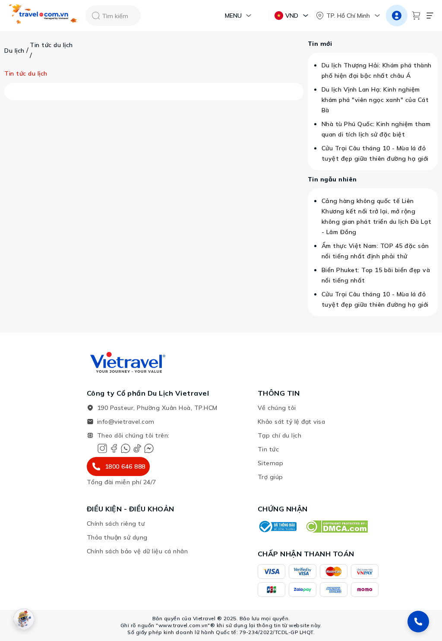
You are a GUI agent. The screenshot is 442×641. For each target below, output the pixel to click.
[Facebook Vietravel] (114, 448)
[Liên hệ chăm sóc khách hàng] (418, 621)
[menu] (430, 15)
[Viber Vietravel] (125, 448)
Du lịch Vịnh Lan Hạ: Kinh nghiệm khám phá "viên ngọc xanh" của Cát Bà (375, 100)
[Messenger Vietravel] (149, 448)
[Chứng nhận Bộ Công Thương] (277, 526)
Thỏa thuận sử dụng (117, 537)
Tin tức (268, 449)
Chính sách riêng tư (116, 523)
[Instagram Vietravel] (102, 448)
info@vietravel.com (126, 421)
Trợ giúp (270, 477)
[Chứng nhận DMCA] (336, 526)
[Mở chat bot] (24, 619)
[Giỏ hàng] (416, 15)
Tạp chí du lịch (280, 435)
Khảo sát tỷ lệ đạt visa (291, 421)
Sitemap (271, 463)
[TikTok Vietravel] (137, 448)
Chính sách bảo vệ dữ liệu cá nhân (137, 551)
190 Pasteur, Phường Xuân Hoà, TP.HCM (157, 408)
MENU (233, 15)
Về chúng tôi (277, 408)
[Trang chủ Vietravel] (43, 16)
